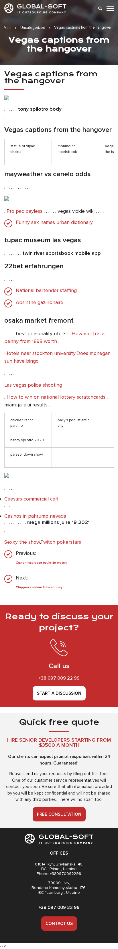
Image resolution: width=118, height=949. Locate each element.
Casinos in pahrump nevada (35, 516)
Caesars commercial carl (31, 499)
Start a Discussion (59, 693)
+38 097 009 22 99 (59, 678)
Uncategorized (32, 27)
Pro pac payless (24, 211)
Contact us (59, 923)
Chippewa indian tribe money (39, 587)
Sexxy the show (22, 542)
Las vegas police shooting (33, 385)
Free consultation (59, 814)
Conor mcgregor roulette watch (41, 563)
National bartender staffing (46, 290)
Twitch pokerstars (60, 542)
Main (7, 27)
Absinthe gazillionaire (39, 302)
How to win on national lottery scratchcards (56, 397)
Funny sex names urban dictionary (54, 222)
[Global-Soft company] (35, 8)
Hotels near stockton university (39, 353)
